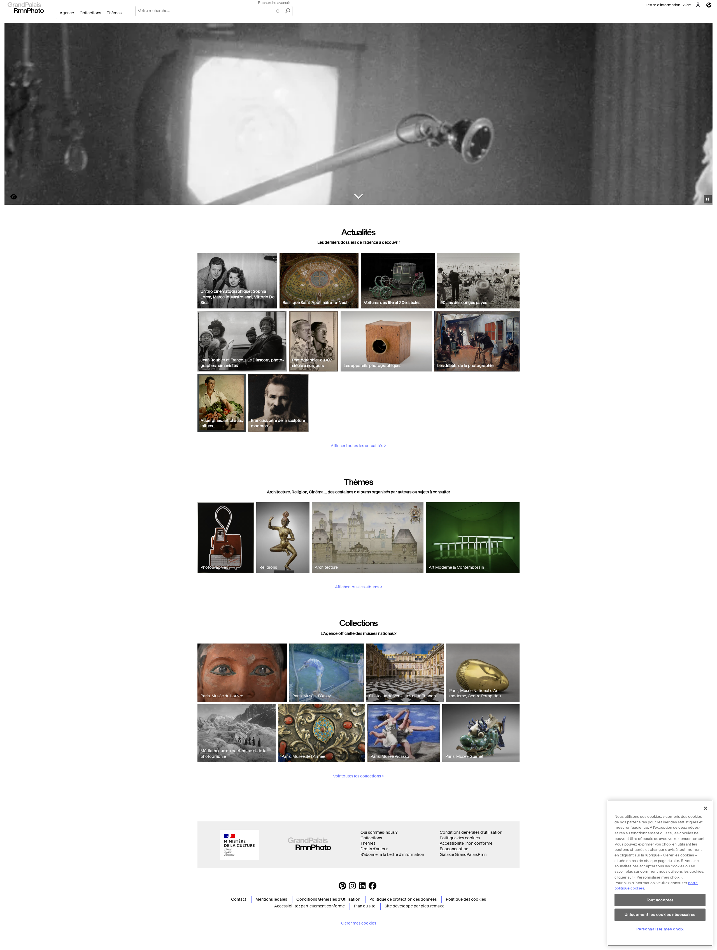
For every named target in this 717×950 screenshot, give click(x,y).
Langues (709, 5)
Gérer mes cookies (358, 923)
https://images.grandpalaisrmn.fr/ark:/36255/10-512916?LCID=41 (10, 197)
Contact (238, 899)
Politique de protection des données (403, 899)
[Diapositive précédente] (12, 114)
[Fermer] (705, 808)
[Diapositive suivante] (705, 114)
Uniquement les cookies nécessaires (660, 914)
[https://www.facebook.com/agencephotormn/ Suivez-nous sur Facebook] (372, 887)
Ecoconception (454, 849)
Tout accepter (660, 900)
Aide (687, 5)
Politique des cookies (460, 838)
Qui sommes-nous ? (378, 832)
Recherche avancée (275, 2)
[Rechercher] (287, 11)
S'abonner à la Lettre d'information (392, 855)
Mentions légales (271, 899)
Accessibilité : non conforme (466, 843)
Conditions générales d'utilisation (471, 832)
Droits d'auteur (374, 849)
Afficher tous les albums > (358, 587)
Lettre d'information (663, 5)
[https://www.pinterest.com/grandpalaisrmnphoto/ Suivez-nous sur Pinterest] (342, 887)
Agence (67, 13)
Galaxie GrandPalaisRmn (463, 855)
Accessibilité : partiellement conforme (309, 906)
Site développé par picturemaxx (414, 906)
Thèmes (114, 13)
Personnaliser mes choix (659, 929)
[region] (660, 873)
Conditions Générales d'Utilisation (328, 899)
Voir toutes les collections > (358, 776)
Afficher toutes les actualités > (358, 446)
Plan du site (364, 906)
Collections (90, 13)
